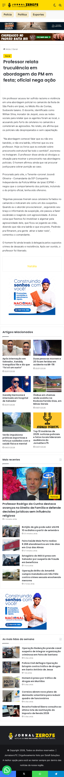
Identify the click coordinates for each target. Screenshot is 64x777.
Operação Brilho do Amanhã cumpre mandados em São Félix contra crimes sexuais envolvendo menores (41, 575)
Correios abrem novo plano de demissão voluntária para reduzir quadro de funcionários (41, 695)
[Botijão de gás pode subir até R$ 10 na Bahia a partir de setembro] (11, 531)
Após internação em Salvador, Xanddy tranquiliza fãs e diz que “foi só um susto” (16, 363)
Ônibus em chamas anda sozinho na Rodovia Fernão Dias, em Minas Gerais (47, 399)
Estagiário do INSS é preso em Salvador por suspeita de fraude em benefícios (40, 559)
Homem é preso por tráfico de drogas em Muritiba (39, 679)
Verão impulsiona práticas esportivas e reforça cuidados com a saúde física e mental (16, 439)
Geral (15, 49)
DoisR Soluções (52, 755)
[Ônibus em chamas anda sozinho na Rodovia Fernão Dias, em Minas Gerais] (47, 384)
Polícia (8, 14)
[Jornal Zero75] (23, 5)
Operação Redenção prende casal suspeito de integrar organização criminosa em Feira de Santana (41, 651)
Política (22, 14)
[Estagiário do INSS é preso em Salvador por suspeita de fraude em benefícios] (11, 560)
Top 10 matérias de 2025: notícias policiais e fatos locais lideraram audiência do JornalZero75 (47, 437)
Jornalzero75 (11, 755)
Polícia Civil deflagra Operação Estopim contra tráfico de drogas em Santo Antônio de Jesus (41, 666)
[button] (6, 770)
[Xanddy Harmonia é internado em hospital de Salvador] (16, 384)
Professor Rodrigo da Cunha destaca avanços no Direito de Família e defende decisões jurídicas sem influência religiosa (31, 510)
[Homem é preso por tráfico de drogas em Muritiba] (11, 682)
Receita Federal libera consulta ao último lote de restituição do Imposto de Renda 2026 (41, 710)
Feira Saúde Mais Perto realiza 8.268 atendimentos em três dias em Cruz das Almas (41, 544)
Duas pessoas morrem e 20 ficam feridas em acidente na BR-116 (47, 361)
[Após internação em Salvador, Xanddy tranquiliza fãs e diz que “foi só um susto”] (16, 348)
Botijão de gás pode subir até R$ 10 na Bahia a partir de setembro (40, 528)
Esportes (38, 14)
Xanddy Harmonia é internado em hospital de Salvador (15, 397)
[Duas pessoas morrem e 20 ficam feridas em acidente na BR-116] (47, 348)
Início (8, 49)
